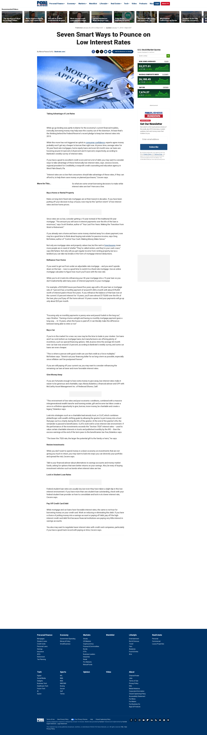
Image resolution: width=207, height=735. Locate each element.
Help (91, 719)
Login (157, 3)
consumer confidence (95, 142)
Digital (39, 675)
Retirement (41, 657)
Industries (86, 657)
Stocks (85, 639)
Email (109, 51)
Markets (81, 4)
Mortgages (41, 639)
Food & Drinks (133, 651)
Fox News (132, 699)
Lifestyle (103, 4)
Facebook (93, 51)
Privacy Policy (148, 154)
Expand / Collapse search (151, 3)
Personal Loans (42, 646)
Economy (71, 4)
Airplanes (132, 649)
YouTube (143, 720)
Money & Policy (65, 641)
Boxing (62, 686)
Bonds (85, 649)
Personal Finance (56, 4)
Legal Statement (62, 723)
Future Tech (41, 688)
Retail (85, 659)
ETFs (84, 651)
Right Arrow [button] (203, 17)
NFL (61, 675)
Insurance (40, 651)
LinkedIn (152, 720)
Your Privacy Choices (81, 719)
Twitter (97, 51)
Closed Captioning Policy (137, 694)
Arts (130, 654)
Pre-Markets (87, 662)
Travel (131, 644)
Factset (101, 722)
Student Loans (42, 641)
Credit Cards (41, 644)
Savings (39, 649)
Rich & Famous (134, 641)
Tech (126, 4)
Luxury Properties (158, 644)
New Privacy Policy (62, 719)
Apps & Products (134, 707)
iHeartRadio (168, 720)
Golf (61, 691)
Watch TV (165, 3)
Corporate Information (136, 691)
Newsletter (160, 720)
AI (37, 691)
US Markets (87, 641)
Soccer (62, 688)
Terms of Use (158, 154)
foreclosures (109, 245)
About (131, 672)
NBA (61, 678)
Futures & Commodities (91, 646)
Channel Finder (134, 675)
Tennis (62, 694)
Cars (130, 646)
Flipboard (147, 720)
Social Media (41, 678)
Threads (101, 51)
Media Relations (134, 688)
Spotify (164, 720)
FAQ (130, 686)
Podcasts (143, 4)
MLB (61, 681)
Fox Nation (132, 701)
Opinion (86, 672)
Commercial (156, 641)
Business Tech (42, 683)
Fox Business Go (134, 704)
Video (134, 4)
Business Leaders (89, 654)
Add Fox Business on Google (123, 51)
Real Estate (115, 4)
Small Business (65, 644)
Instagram (139, 720)
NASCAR (63, 683)
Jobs (130, 678)
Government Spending (67, 639)
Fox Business (42, 3)
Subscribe (153, 147)
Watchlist (93, 4)
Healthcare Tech (42, 686)
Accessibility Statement (137, 696)
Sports (63, 672)
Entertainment (134, 639)
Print (105, 51)
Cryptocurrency (88, 644)
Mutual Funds (87, 664)
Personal (155, 639)
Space (39, 694)
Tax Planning (41, 659)
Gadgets (40, 681)
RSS (156, 720)
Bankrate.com (60, 51)
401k (38, 654)
